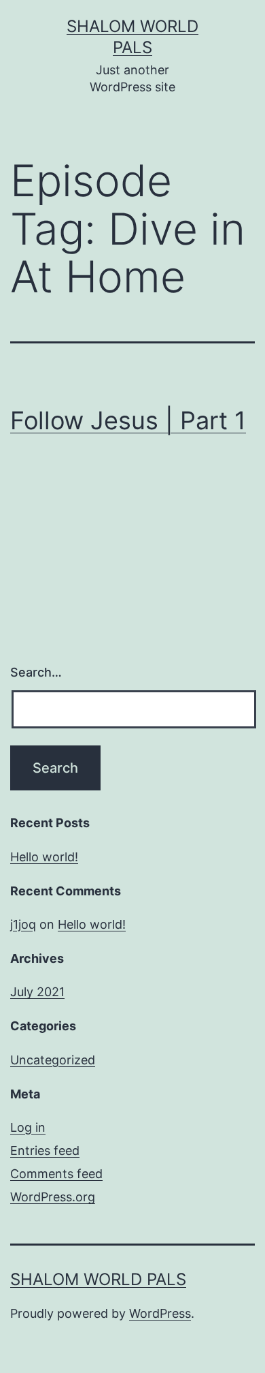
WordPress (160, 1313)
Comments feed (56, 1174)
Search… (36, 672)
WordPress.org (52, 1197)
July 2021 (37, 992)
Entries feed (45, 1150)
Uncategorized (52, 1060)
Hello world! (44, 857)
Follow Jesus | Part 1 (128, 420)
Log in (28, 1127)
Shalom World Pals (98, 1279)
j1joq (23, 924)
